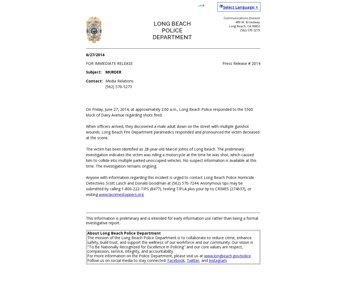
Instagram (218, 260)
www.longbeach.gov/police (227, 255)
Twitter (193, 260)
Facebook (176, 260)
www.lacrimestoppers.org (121, 194)
